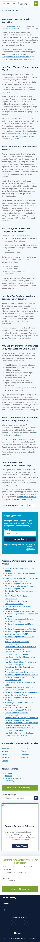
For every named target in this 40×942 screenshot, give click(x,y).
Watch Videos (21, 846)
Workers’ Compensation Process (18, 583)
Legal (4, 910)
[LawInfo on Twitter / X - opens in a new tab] (16, 922)
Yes (22, 505)
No (30, 505)
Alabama (5, 748)
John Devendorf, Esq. (11, 26)
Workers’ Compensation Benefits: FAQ (20, 611)
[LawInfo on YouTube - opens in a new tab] (23, 922)
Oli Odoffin (15, 28)
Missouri (5, 757)
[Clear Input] (33, 533)
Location (7, 530)
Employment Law (30, 550)
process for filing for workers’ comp (19, 136)
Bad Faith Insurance (13, 778)
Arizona (5, 751)
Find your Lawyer (20, 539)
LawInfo (5, 904)
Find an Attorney (9, 898)
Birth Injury (9, 781)
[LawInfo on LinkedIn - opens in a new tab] (29, 922)
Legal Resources (13, 10)
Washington (26, 754)
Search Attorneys (20, 889)
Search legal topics (9, 794)
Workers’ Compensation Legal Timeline (20, 629)
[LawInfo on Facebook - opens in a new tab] (10, 922)
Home (4, 10)
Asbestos (8, 776)
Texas (23, 751)
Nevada (5, 760)
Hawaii (4, 754)
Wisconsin (25, 757)
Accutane (8, 773)
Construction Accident (30, 545)
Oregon (24, 748)
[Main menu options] (9, 3)
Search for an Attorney (18, 787)
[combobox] (20, 533)
